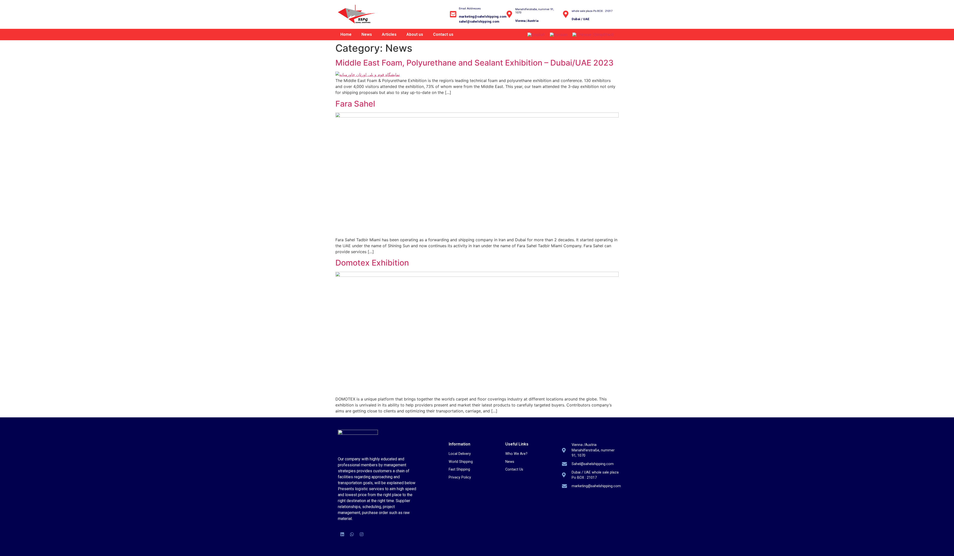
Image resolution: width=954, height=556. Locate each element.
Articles (389, 34)
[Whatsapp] (352, 534)
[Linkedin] (342, 534)
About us (414, 34)
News (366, 34)
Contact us (443, 34)
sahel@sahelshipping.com (479, 21)
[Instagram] (361, 534)
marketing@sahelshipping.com (482, 16)
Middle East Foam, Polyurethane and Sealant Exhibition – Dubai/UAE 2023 (474, 63)
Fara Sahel (355, 104)
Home (346, 34)
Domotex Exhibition (372, 263)
